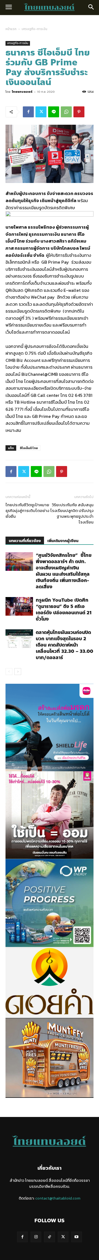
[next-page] (17, 671)
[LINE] (53, 111)
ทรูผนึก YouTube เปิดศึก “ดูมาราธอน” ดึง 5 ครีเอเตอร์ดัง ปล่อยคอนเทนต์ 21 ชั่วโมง (64, 609)
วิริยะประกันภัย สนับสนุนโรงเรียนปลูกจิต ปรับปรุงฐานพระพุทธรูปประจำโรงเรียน (72, 513)
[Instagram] (36, 1237)
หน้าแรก (11, 29)
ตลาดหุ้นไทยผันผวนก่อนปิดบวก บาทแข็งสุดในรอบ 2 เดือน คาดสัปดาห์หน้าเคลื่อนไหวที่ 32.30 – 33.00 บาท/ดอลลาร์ (64, 645)
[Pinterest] (78, 111)
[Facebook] (28, 111)
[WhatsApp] (66, 111)
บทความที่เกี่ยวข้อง (25, 541)
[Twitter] (40, 111)
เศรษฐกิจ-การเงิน (34, 29)
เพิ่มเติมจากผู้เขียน (62, 541)
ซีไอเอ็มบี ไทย (29, 448)
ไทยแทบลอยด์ (22, 91)
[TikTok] (49, 1237)
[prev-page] (9, 671)
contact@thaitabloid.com (57, 1198)
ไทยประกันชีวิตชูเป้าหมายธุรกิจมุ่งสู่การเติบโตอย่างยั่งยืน (27, 510)
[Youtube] (76, 1237)
